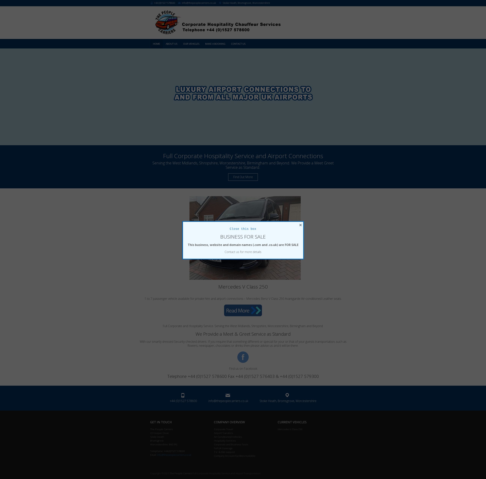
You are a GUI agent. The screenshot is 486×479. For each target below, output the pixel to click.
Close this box (243, 229)
